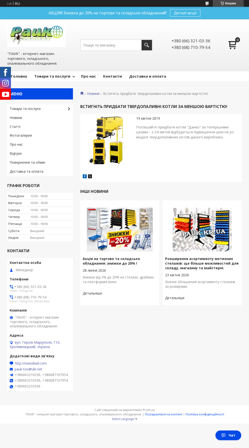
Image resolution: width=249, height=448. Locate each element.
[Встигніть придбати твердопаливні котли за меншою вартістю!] (107, 140)
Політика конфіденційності (205, 414)
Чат (232, 435)
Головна (19, 76)
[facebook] (85, 176)
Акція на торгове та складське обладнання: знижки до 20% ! (111, 261)
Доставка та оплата (26, 171)
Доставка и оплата (147, 76)
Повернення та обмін (27, 162)
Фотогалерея (21, 135)
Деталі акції (185, 13)
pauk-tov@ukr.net (28, 369)
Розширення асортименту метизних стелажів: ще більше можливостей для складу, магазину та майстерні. (202, 263)
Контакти (112, 76)
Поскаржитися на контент (163, 414)
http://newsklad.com (31, 363)
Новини (93, 93)
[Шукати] (147, 45)
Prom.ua (149, 410)
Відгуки (16, 153)
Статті (15, 126)
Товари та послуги (52, 76)
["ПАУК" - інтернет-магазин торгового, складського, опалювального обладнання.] (36, 35)
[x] (90, 176)
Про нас (88, 76)
